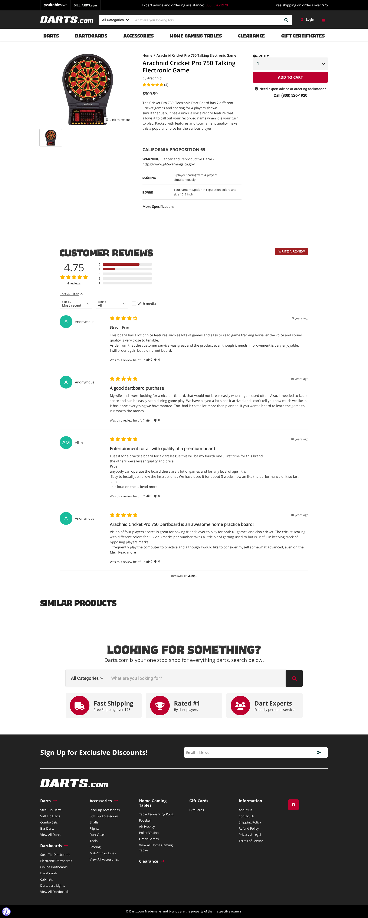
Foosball (145, 820)
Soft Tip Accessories (104, 816)
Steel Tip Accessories (105, 810)
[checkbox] (148, 303)
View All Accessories (104, 859)
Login (310, 19)
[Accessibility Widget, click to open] (6, 911)
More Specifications (158, 206)
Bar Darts (47, 828)
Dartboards (91, 34)
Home (147, 55)
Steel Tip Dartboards (55, 854)
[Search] (286, 20)
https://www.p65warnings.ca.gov (168, 164)
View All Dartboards (54, 891)
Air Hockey (147, 826)
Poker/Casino (149, 833)
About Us (245, 810)
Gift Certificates (303, 34)
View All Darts (50, 834)
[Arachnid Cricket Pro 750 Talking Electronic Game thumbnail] (51, 137)
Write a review (292, 251)
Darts (51, 34)
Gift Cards (196, 810)
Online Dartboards (54, 867)
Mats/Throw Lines (103, 853)
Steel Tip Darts (50, 810)
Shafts (94, 822)
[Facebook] (293, 804)
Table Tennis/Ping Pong (156, 814)
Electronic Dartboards (56, 861)
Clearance (251, 34)
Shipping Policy (250, 822)
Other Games (149, 839)
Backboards (49, 873)
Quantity (261, 55)
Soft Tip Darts (50, 816)
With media (147, 303)
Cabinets (46, 879)
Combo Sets (49, 822)
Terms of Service (251, 841)
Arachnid (154, 78)
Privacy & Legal (250, 834)
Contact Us (246, 816)
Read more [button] (149, 486)
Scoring (95, 847)
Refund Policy (249, 828)
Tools (94, 841)
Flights (94, 828)
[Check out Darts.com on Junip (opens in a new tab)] (192, 576)
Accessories (139, 34)
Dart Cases (97, 834)
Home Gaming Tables (196, 34)
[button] (155, 85)
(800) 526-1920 (216, 5)
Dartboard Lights (52, 885)
